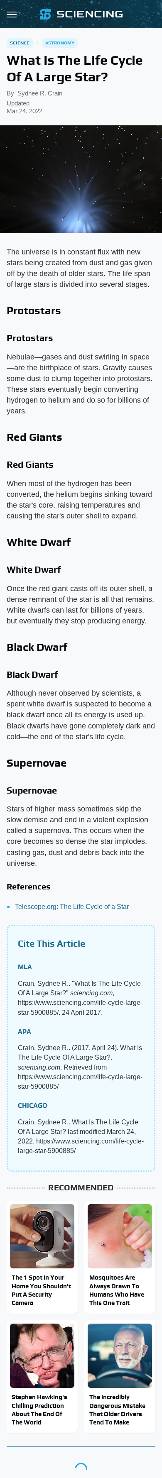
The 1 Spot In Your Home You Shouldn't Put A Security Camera (41, 1290)
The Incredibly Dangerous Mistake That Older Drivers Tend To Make (117, 1409)
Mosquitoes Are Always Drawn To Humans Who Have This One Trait (116, 1290)
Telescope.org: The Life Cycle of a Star (72, 906)
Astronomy (60, 42)
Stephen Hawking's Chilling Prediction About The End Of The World (39, 1409)
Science (19, 42)
